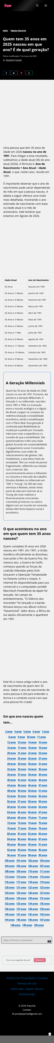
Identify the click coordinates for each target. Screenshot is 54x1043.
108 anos (9, 871)
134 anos (33, 903)
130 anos (33, 898)
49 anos (22, 790)
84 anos (11, 839)
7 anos (45, 731)
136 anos (9, 909)
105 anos (21, 866)
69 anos (22, 817)
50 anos (32, 790)
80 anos (11, 833)
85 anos (22, 839)
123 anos (45, 887)
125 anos (21, 893)
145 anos (21, 919)
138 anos (33, 909)
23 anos (42, 753)
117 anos (21, 882)
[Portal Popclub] (8, 5)
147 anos (45, 919)
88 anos (11, 844)
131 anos (45, 898)
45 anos (22, 785)
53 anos (22, 796)
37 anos (22, 774)
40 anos (11, 780)
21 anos (22, 753)
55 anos (42, 796)
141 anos (21, 914)
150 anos (39, 925)
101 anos (21, 860)
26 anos (32, 758)
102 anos (33, 860)
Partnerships (27, 994)
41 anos (22, 780)
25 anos (22, 758)
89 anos (22, 844)
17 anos (22, 747)
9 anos (21, 737)
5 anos (27, 731)
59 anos (42, 801)
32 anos (11, 769)
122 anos (33, 887)
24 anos (11, 758)
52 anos (11, 796)
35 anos (42, 769)
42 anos (32, 780)
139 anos (45, 909)
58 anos (32, 801)
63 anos (42, 807)
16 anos (11, 747)
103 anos (45, 860)
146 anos (33, 919)
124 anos (9, 893)
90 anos (32, 844)
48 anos (11, 790)
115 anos (45, 876)
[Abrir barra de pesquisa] (37, 5)
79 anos (42, 828)
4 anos (18, 731)
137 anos (21, 909)
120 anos (9, 887)
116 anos (9, 882)
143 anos (45, 914)
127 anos (45, 893)
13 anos (22, 742)
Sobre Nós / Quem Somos (27, 989)
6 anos (36, 731)
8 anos (12, 737)
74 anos (32, 823)
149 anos (27, 925)
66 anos (32, 812)
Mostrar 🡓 (40, 960)
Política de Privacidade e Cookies (27, 978)
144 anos (9, 919)
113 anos (21, 876)
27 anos (42, 758)
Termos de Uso (27, 983)
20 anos (11, 753)
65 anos (22, 812)
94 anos (32, 850)
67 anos (42, 812)
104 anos (9, 866)
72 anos (11, 823)
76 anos (11, 828)
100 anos (9, 860)
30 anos (32, 764)
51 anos (42, 790)
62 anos (32, 807)
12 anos (11, 742)
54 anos (32, 796)
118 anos (33, 882)
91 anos (42, 844)
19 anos (42, 747)
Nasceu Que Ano (18, 30)
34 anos (32, 769)
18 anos (32, 747)
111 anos (45, 871)
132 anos (9, 903)
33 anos (22, 769)
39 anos (42, 774)
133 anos (21, 903)
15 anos (42, 742)
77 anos (22, 828)
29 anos (22, 764)
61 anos (22, 807)
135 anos (45, 903)
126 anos (33, 893)
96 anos (11, 855)
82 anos (32, 833)
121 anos (21, 887)
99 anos (42, 855)
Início (5, 30)
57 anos (22, 801)
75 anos (42, 823)
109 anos (21, 871)
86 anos (32, 839)
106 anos (33, 866)
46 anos (32, 785)
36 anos (11, 774)
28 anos (11, 764)
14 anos (32, 742)
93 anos (22, 850)
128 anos (9, 898)
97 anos (22, 855)
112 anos (9, 876)
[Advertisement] (27, 113)
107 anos (45, 866)
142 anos (33, 914)
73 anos (22, 823)
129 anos (21, 898)
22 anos (32, 753)
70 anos (32, 817)
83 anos (42, 833)
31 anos (42, 764)
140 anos (9, 914)
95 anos (42, 850)
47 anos (42, 785)
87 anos (42, 839)
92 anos (11, 850)
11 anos (41, 737)
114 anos (33, 876)
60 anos (11, 807)
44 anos (11, 785)
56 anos (11, 801)
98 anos (32, 855)
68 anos (11, 817)
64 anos (11, 812)
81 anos (22, 833)
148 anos (15, 925)
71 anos (42, 817)
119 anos (45, 882)
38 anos (32, 774)
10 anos (31, 737)
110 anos (33, 871)
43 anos (42, 780)
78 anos (32, 828)
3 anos (8, 731)
